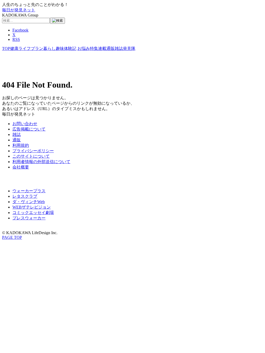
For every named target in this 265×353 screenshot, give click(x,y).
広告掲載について (29, 129)
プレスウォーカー (29, 218)
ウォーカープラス (29, 191)
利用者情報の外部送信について (41, 161)
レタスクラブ (24, 196)
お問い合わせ (24, 123)
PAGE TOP (12, 237)
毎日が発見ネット (18, 10)
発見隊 (129, 48)
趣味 (60, 48)
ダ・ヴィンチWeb (28, 201)
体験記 (70, 48)
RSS (16, 39)
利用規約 (20, 145)
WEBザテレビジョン (31, 207)
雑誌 (119, 48)
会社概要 (20, 167)
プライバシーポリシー (33, 151)
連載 (102, 48)
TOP (6, 48)
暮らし (49, 48)
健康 (14, 48)
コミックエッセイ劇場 (33, 212)
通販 (110, 48)
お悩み (83, 48)
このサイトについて (31, 156)
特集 (94, 48)
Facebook (20, 30)
